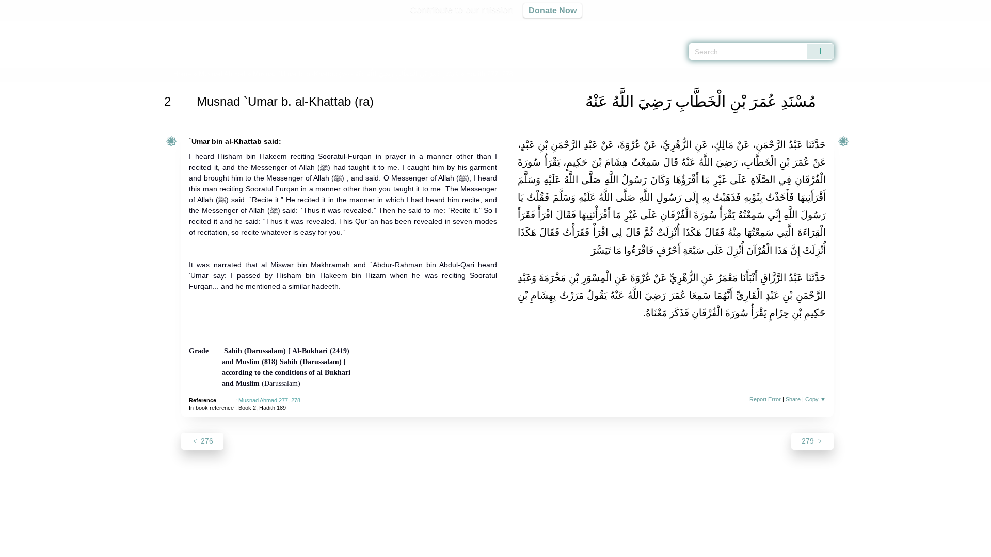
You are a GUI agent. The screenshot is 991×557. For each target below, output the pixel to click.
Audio (965, 25)
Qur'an (862, 25)
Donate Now (553, 10)
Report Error (765, 399)
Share (793, 399)
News (414, 547)
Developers (487, 547)
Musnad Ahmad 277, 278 (269, 400)
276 (206, 441)
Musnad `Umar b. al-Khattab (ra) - (355, 74)
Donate (562, 547)
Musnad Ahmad (222, 74)
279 (809, 441)
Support (445, 547)
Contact (529, 547)
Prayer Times (930, 25)
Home (182, 74)
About (386, 547)
